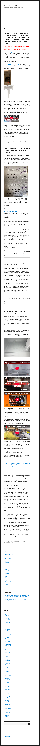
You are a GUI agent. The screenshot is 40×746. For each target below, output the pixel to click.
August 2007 (7, 696)
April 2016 (7, 648)
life (18, 303)
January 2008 (7, 689)
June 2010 (7, 667)
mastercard (6, 305)
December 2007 (8, 690)
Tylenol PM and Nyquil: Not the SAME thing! (13, 597)
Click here (19, 255)
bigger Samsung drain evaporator (12, 64)
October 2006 (7, 709)
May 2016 (7, 646)
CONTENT (6, 211)
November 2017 (8, 641)
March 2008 (7, 686)
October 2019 (7, 637)
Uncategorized (8, 581)
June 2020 (7, 631)
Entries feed (7, 735)
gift (14, 304)
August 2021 (7, 622)
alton (6, 141)
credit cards (12, 304)
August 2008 (7, 679)
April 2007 (7, 701)
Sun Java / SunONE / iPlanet (10, 579)
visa (17, 305)
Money (21, 303)
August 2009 (7, 670)
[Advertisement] (20, 19)
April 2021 (7, 626)
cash (25, 303)
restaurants (24, 541)
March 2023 (7, 618)
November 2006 (8, 708)
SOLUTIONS (10, 211)
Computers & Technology (10, 554)
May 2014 (7, 659)
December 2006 (8, 707)
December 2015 (8, 653)
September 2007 (8, 694)
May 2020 (7, 633)
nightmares (12, 52)
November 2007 (8, 692)
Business (14, 303)
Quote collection (8, 570)
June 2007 (7, 698)
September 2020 (8, 627)
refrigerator (28, 141)
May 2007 (7, 700)
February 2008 (8, 687)
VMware (6, 584)
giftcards (19, 304)
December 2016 (8, 645)
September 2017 (8, 644)
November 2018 (8, 638)
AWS (6, 551)
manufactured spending (25, 304)
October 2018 (7, 640)
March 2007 (7, 702)
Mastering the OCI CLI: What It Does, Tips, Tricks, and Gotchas (17, 595)
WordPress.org (8, 737)
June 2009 (7, 671)
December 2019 (8, 634)
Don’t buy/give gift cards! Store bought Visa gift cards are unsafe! (17, 150)
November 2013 (8, 660)
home (18, 141)
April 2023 (7, 616)
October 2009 (7, 668)
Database (6, 555)
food (23, 141)
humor (6, 565)
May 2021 (7, 625)
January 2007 (7, 705)
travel (6, 580)
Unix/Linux (7, 583)
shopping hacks (13, 305)
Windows (6, 585)
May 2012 (7, 664)
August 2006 (7, 712)
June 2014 (7, 657)
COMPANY (15, 211)
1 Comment (9, 142)
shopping (9, 305)
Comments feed (8, 736)
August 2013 (7, 663)
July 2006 (7, 713)
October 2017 (7, 642)
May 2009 (7, 672)
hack (25, 141)
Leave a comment (21, 305)
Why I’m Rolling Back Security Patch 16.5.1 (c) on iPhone (16, 596)
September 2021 (8, 621)
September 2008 (8, 678)
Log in (6, 733)
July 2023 (6, 614)
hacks (16, 141)
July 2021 (6, 623)
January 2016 (7, 652)
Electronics (7, 557)
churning (27, 303)
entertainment (18, 541)
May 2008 (7, 683)
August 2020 (7, 629)
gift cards (16, 304)
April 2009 (7, 674)
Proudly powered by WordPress (16, 743)
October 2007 (7, 693)
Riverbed (6, 574)
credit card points (7, 304)
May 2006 (7, 716)
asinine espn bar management (17, 476)
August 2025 (7, 612)
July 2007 (6, 697)
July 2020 (7, 630)
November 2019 (8, 636)
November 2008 (8, 675)
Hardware (7, 562)
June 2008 (7, 682)
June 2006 (7, 715)
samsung (5, 142)
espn (5, 542)
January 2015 (7, 655)
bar (27, 541)
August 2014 (7, 656)
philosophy (7, 569)
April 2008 (7, 685)
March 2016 (7, 649)
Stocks (6, 577)
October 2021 (7, 619)
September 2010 (8, 666)
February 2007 (7, 704)
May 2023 (7, 615)
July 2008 (7, 681)
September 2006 (8, 711)
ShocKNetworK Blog (11, 6)
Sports (6, 576)
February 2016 (7, 651)
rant (20, 141)
